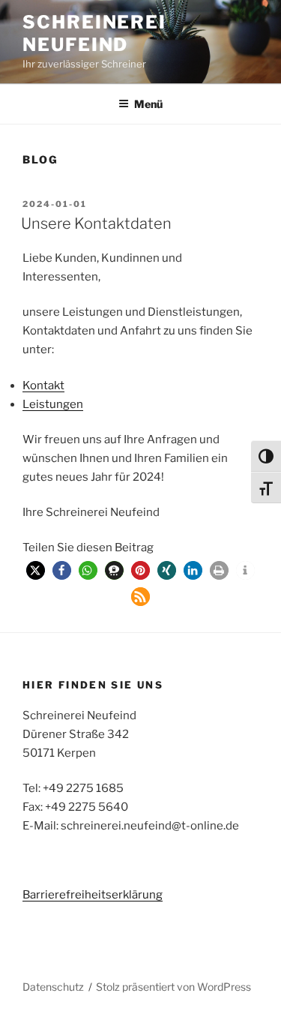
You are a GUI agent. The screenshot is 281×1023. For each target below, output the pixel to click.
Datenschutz (53, 986)
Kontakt (43, 385)
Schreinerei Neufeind (94, 33)
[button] (35, 570)
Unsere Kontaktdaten (96, 223)
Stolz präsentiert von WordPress (173, 986)
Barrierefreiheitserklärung (92, 895)
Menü (148, 104)
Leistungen (52, 404)
